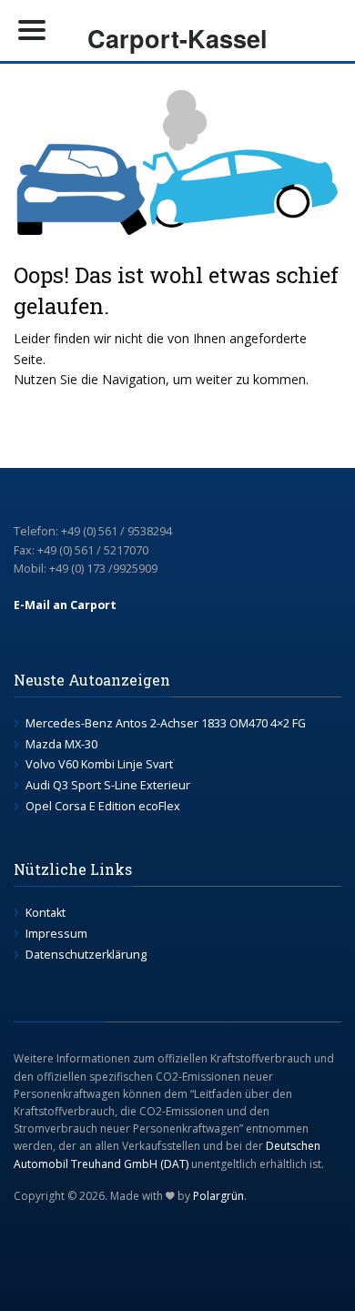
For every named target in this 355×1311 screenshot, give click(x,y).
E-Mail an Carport (65, 605)
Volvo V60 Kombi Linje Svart (99, 764)
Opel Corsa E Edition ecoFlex (102, 806)
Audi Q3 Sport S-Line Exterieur (107, 785)
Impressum (56, 933)
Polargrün (218, 1196)
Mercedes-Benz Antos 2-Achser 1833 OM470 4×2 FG (165, 723)
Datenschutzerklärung (86, 954)
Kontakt (45, 912)
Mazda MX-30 (61, 744)
